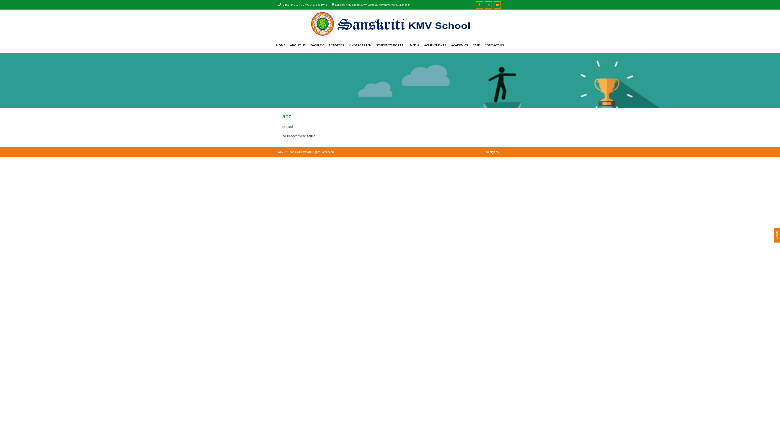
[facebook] (479, 5)
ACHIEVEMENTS (435, 45)
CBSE (476, 45)
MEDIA (414, 45)
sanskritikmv (298, 152)
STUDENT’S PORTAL (390, 45)
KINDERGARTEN (360, 45)
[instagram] (488, 5)
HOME (280, 45)
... (500, 152)
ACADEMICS (459, 45)
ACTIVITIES (336, 45)
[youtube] (497, 5)
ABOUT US (298, 45)
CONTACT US (494, 45)
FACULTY (317, 45)
